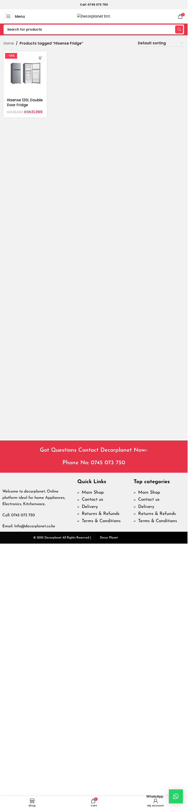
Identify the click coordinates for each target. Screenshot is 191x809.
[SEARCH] (179, 29)
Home (8, 43)
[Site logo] (94, 16)
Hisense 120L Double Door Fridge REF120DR (25, 105)
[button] (40, 58)
